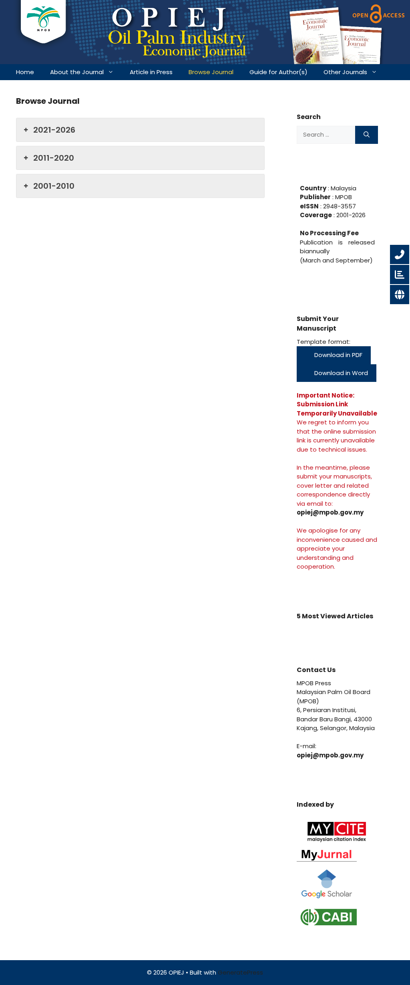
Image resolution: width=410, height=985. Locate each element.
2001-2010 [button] (53, 186)
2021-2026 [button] (54, 129)
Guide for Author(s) (278, 72)
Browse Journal (211, 72)
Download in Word (340, 373)
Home (25, 72)
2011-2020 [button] (53, 157)
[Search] (366, 135)
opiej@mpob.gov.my (330, 512)
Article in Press (151, 72)
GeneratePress (240, 972)
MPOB (343, 197)
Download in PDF (337, 355)
